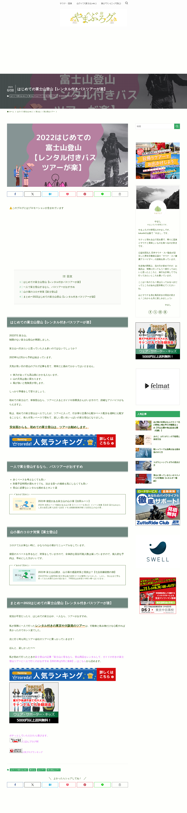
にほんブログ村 (30, 741)
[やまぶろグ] (93, 18)
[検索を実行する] (177, 126)
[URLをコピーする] (120, 194)
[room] (165, 312)
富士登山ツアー (51, 96)
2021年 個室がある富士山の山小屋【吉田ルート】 (64, 501)
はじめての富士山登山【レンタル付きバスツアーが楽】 (52, 282)
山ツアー (39, 96)
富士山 (31, 96)
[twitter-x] (155, 312)
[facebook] (150, 312)
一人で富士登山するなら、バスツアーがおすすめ (49, 287)
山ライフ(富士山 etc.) (18, 96)
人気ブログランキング (32, 752)
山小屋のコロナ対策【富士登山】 (40, 292)
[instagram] (160, 312)
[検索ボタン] (126, 3)
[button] (15, 194)
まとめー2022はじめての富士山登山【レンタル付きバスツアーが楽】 (59, 296)
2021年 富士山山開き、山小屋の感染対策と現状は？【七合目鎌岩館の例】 (77, 572)
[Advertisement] (93, 51)
